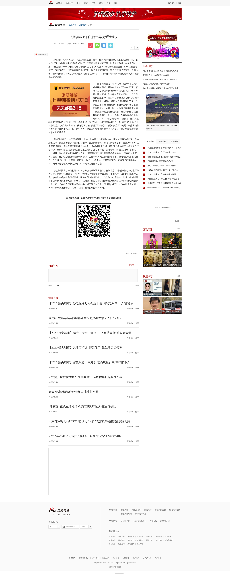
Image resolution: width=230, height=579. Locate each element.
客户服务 (116, 558)
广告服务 (95, 558)
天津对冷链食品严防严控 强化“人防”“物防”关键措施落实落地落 (89, 421)
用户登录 (171, 3)
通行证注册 (147, 558)
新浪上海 (131, 536)
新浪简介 (72, 558)
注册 (179, 3)
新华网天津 (165, 521)
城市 (93, 3)
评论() (130, 308)
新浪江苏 (158, 540)
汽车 (115, 3)
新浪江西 (112, 544)
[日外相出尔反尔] (152, 280)
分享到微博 (42, 54)
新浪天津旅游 (174, 510)
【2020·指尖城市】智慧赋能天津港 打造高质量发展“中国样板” (88, 362)
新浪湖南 (121, 540)
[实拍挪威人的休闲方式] (172, 233)
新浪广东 (149, 536)
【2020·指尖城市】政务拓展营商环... (162, 174)
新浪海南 (121, 544)
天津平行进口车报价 (158, 126)
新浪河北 (131, 540)
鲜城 (100, 3)
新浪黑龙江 (169, 540)
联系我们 (105, 558)
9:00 (83, 527)
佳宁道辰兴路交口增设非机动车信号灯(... (164, 188)
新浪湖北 (112, 540)
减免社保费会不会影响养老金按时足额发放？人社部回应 (85, 318)
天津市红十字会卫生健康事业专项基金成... (165, 183)
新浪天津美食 (160, 510)
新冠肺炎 (134, 253)
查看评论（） (134, 265)
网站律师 (136, 558)
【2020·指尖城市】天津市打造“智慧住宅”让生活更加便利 (85, 347)
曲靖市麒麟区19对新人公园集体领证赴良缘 (160, 88)
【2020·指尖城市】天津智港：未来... (162, 152)
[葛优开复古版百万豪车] (172, 298)
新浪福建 (168, 536)
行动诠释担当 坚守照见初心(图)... (161, 161)
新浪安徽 (149, 540)
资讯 (78, 3)
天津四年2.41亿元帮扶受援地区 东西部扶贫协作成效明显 (85, 436)
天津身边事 (136, 510)
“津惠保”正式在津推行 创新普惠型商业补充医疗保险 (82, 406)
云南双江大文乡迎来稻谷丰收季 (156, 75)
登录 (50, 286)
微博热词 (174, 141)
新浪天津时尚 (126, 514)
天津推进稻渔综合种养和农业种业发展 (73, 392)
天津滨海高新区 (139, 521)
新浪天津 (69, 3)
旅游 (86, 3)
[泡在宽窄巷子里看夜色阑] (152, 251)
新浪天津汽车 (140, 514)
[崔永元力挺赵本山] (152, 298)
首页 (51, 527)
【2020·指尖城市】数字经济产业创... (162, 170)
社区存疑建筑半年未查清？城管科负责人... (165, 157)
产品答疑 (158, 558)
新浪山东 (131, 544)
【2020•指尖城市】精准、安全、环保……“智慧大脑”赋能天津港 (89, 333)
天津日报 (153, 521)
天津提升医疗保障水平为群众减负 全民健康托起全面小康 (85, 377)
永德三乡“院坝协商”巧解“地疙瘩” (156, 84)
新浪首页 (59, 3)
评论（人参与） (79, 44)
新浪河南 (121, 536)
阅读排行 (150, 141)
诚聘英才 (126, 558)
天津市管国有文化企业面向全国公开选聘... (165, 148)
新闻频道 (82, 25)
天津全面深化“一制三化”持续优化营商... (163, 179)
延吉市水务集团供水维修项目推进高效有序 (160, 71)
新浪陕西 (140, 540)
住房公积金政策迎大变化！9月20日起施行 (160, 80)
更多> (179, 229)
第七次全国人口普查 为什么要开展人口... (164, 166)
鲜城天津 (147, 510)
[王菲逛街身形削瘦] (172, 280)
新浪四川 (158, 536)
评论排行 (162, 141)
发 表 (137, 286)
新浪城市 (112, 536)
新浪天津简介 (84, 558)
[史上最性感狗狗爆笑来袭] (172, 251)
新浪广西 (140, 544)
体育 (108, 3)
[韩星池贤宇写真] (152, 233)
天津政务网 (125, 521)
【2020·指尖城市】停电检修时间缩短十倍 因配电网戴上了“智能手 (91, 303)
